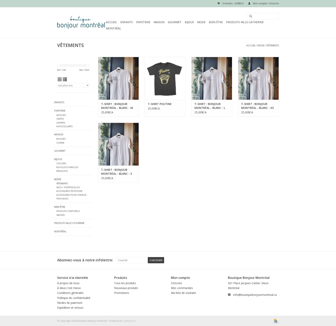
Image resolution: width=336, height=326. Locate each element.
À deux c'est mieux (69, 288)
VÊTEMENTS (272, 45)
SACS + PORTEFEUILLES (68, 187)
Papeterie (143, 22)
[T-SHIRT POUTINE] (165, 78)
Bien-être (216, 22)
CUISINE (60, 142)
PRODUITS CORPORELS (68, 211)
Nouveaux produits (126, 288)
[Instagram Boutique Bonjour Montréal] (276, 260)
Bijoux (189, 22)
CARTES (60, 118)
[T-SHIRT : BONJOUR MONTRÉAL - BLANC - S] (118, 144)
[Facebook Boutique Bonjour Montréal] (269, 260)
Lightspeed (129, 320)
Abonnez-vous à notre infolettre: (85, 260)
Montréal (113, 28)
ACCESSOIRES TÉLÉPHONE (69, 190)
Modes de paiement (69, 303)
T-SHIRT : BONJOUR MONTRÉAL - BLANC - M (117, 106)
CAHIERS (60, 122)
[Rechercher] (251, 16)
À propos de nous (68, 283)
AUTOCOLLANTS (64, 126)
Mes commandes (182, 288)
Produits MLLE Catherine (245, 22)
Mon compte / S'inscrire (265, 3)
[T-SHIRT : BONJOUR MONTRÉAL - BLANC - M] (118, 78)
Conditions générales (70, 293)
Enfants (126, 22)
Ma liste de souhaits (183, 293)
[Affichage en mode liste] (65, 79)
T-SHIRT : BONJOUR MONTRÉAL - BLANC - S (116, 171)
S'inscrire (176, 283)
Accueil (111, 22)
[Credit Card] (275, 320)
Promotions (121, 293)
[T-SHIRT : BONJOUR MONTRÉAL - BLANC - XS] (258, 78)
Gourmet (174, 22)
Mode (201, 22)
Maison (159, 22)
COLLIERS (61, 163)
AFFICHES (61, 115)
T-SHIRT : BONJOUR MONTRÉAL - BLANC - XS (257, 106)
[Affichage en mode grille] (60, 79)
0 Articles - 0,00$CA (233, 3)
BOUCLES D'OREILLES (67, 167)
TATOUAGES (62, 198)
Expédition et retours (70, 307)
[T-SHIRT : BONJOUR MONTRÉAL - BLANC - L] (211, 78)
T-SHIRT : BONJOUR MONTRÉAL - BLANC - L (209, 106)
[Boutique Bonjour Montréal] (81, 22)
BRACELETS (61, 170)
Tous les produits (125, 283)
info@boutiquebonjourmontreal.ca (255, 295)
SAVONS (60, 214)
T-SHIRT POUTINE (160, 104)
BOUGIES (61, 138)
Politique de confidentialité (73, 298)
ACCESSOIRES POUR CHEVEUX (71, 194)
